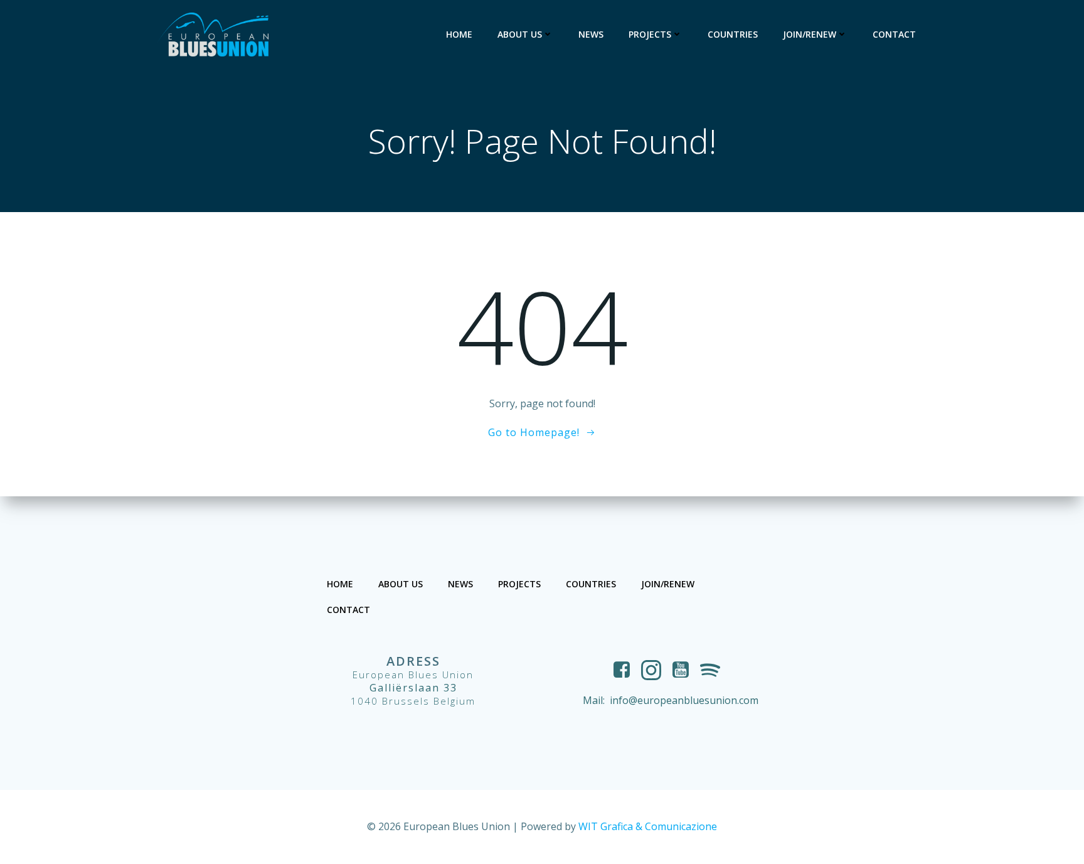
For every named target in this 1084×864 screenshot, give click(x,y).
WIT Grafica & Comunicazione (647, 826)
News (590, 34)
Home (459, 34)
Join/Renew (809, 34)
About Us (519, 34)
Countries (733, 34)
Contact (894, 34)
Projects (650, 34)
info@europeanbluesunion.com (684, 700)
